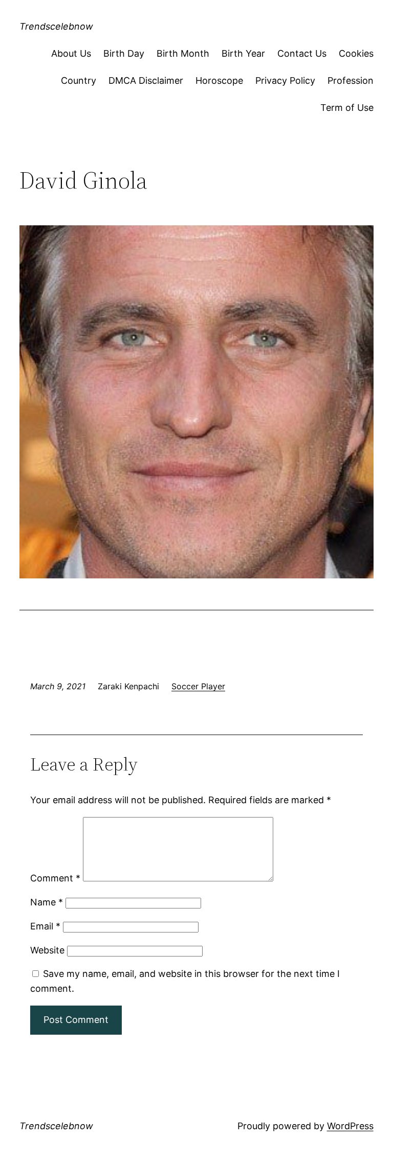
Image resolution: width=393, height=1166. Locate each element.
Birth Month (183, 53)
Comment (55, 878)
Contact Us (301, 53)
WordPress (350, 1126)
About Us (71, 53)
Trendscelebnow (56, 26)
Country (78, 80)
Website (47, 950)
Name (46, 902)
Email (45, 926)
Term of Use (347, 107)
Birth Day (123, 53)
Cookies (356, 53)
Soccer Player (198, 686)
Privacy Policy (285, 80)
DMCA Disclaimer (145, 80)
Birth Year (243, 53)
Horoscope (219, 80)
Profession (351, 80)
